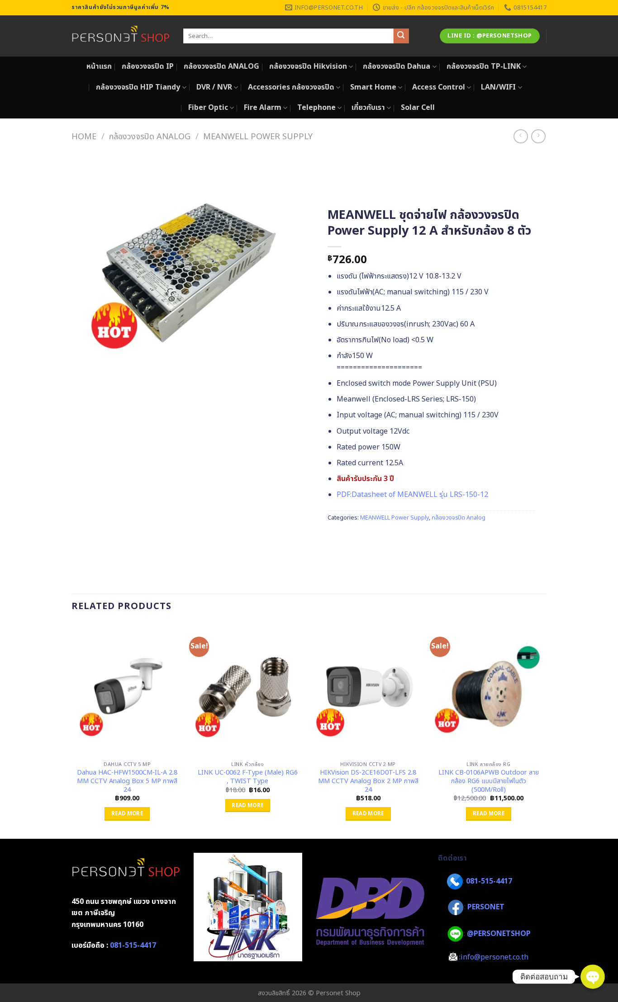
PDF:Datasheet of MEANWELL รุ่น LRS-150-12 (412, 494)
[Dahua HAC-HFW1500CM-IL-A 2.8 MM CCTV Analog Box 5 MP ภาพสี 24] (127, 690)
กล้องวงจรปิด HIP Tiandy (138, 87)
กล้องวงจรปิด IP (148, 66)
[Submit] (401, 36)
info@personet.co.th (494, 957)
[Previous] (72, 730)
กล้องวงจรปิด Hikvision (308, 66)
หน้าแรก (99, 66)
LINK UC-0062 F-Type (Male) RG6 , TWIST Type (248, 777)
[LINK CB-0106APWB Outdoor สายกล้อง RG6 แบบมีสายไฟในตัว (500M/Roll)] (489, 690)
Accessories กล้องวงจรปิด (291, 87)
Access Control (438, 87)
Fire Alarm (262, 107)
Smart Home (373, 87)
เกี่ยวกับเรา (368, 107)
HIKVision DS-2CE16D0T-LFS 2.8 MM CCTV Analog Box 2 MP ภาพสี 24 (368, 781)
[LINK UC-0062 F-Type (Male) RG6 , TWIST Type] (248, 690)
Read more (127, 814)
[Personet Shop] (120, 36)
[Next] (544, 730)
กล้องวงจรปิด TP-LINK (484, 66)
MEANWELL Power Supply (258, 136)
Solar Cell (418, 107)
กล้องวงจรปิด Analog (149, 136)
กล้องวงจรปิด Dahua (396, 66)
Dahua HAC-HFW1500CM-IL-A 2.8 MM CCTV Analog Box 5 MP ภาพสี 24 (127, 781)
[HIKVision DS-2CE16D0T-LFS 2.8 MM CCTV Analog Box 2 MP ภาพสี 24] (368, 690)
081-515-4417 (133, 945)
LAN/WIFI (498, 87)
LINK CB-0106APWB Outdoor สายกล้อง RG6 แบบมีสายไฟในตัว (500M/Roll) (488, 781)
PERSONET (485, 907)
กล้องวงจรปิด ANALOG (221, 66)
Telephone (316, 107)
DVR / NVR (214, 87)
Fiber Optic (208, 107)
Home (83, 136)
